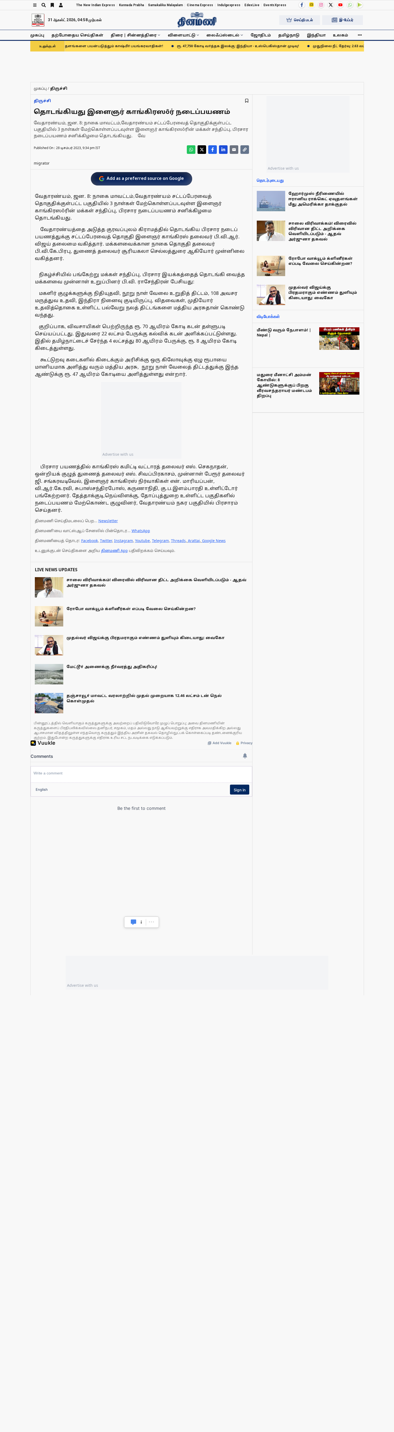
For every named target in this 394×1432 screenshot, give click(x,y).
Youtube (142, 540)
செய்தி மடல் (303, 20)
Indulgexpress (229, 5)
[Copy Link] (244, 149)
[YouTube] (340, 5)
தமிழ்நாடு (288, 35)
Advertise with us (117, 454)
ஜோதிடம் (261, 35)
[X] (331, 5)
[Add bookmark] (246, 100)
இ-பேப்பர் (346, 20)
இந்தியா (316, 35)
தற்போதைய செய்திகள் (77, 35)
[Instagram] (321, 5)
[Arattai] (311, 4)
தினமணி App (114, 550)
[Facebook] (302, 5)
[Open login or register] (61, 5)
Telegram (160, 540)
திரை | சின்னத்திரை (134, 35)
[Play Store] (359, 5)
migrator (42, 163)
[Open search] (43, 5)
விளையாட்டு (181, 35)
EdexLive (251, 5)
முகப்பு (37, 35)
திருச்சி (42, 100)
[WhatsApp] (350, 5)
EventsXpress (275, 5)
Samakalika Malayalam (165, 5)
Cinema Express (200, 5)
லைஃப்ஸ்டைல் (222, 35)
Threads (178, 540)
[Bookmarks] (52, 5)
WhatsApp (141, 530)
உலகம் (340, 35)
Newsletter (108, 520)
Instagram (123, 540)
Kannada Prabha (131, 5)
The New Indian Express (95, 5)
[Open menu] (34, 5)
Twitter (106, 540)
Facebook (89, 540)
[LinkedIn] (223, 149)
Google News (214, 540)
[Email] (234, 149)
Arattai (194, 540)
